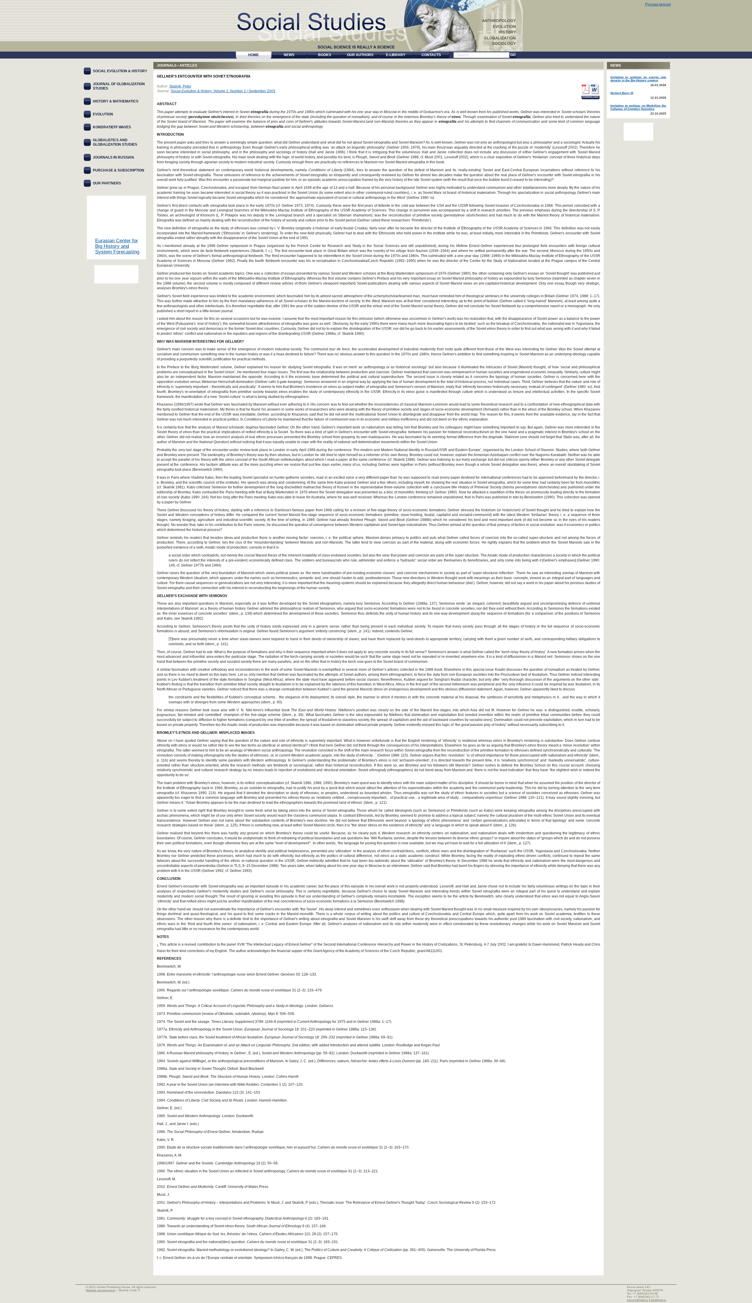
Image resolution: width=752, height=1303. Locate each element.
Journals (167, 65)
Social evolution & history (120, 71)
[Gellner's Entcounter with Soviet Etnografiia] (585, 89)
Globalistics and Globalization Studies (115, 142)
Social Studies (318, 20)
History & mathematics (115, 101)
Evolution (103, 114)
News (615, 65)
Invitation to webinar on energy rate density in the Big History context (638, 78)
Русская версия (658, 4)
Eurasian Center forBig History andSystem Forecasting (117, 246)
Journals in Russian (113, 157)
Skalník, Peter (180, 86)
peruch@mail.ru (637, 1300)
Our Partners (107, 183)
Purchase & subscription (118, 170)
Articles (188, 65)
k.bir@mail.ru (657, 1300)
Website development (100, 1290)
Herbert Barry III (621, 93)
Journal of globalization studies (119, 86)
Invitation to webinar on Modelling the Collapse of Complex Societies (638, 107)
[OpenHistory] (116, 274)
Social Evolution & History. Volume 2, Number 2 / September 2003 (223, 91)
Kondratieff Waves (112, 127)
